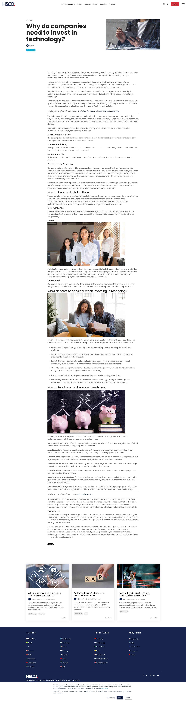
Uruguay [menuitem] (65, 663)
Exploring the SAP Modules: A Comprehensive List (89, 594)
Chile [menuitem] (30, 655)
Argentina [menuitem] (31, 639)
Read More (63, 618)
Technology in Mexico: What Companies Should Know (134, 594)
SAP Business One (85, 494)
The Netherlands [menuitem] (102, 659)
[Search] (167, 4)
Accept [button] (120, 697)
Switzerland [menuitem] (100, 655)
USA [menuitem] (63, 667)
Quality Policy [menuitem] (60, 680)
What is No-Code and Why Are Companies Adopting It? (44, 594)
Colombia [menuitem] (31, 659)
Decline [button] (128, 697)
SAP (86, 613)
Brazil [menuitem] (30, 643)
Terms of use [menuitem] (40, 680)
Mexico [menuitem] (64, 647)
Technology (31, 50)
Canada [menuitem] (31, 651)
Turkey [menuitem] (132, 655)
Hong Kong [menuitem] (134, 639)
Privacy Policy (104, 688)
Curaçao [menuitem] (31, 667)
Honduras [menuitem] (65, 643)
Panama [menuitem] (65, 655)
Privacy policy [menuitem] (30, 680)
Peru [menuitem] (63, 659)
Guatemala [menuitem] (66, 639)
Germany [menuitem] (99, 639)
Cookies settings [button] (111, 697)
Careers (95, 4)
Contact (112, 4)
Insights (79, 4)
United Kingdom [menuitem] (102, 663)
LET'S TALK (175, 4)
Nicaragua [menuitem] (66, 651)
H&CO (31, 46)
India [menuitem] (132, 643)
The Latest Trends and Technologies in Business (98, 111)
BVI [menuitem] (29, 647)
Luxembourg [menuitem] (100, 643)
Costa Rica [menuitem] (32, 663)
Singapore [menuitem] (134, 651)
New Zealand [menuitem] (135, 647)
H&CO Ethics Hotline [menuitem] (73, 680)
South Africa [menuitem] (100, 647)
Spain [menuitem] (98, 651)
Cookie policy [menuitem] (50, 680)
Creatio (41, 614)
